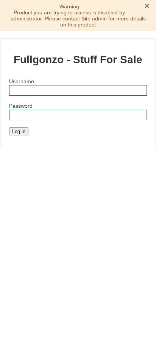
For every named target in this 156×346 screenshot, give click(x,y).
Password (21, 106)
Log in (18, 131)
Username (21, 81)
